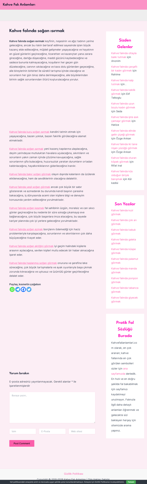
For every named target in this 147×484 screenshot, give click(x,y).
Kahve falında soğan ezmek (26, 229)
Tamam (131, 482)
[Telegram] (17, 289)
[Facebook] (23, 289)
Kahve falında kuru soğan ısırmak (29, 131)
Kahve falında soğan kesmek (26, 208)
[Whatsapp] (12, 289)
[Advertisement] (52, 106)
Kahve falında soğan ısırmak (26, 148)
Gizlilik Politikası (73, 473)
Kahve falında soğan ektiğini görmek (31, 246)
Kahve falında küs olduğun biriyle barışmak (122, 175)
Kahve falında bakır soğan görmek (30, 174)
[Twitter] (28, 289)
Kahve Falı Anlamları (19, 4)
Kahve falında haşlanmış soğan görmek (33, 263)
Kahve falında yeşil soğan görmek (29, 186)
